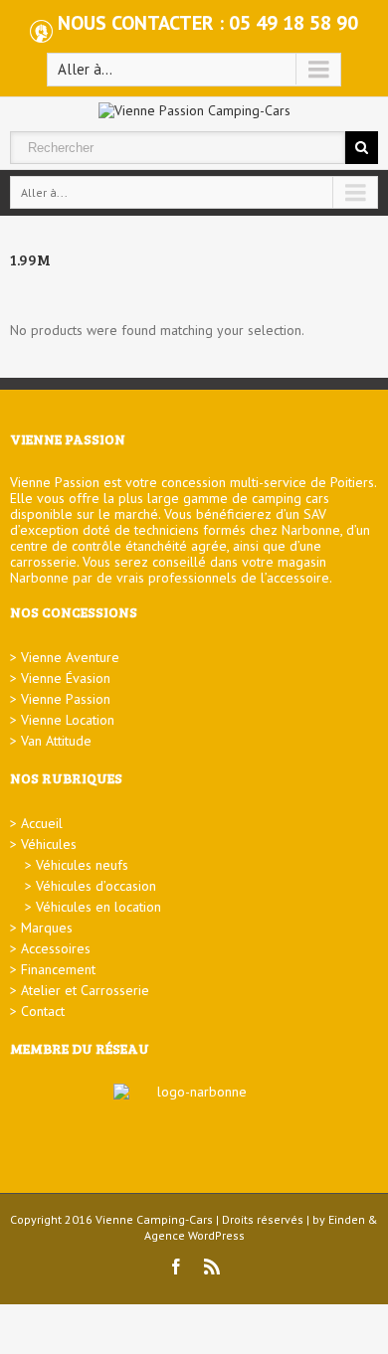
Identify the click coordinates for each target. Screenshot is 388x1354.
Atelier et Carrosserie (85, 990)
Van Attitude (56, 741)
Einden (346, 1219)
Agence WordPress (194, 1235)
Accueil (42, 823)
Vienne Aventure (70, 657)
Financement (58, 969)
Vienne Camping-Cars (154, 1219)
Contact (43, 1011)
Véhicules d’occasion (96, 886)
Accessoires (56, 948)
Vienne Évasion (65, 678)
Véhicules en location (98, 907)
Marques (47, 927)
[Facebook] (176, 1266)
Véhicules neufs (82, 865)
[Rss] (212, 1266)
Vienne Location (67, 720)
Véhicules (49, 844)
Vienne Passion (65, 699)
